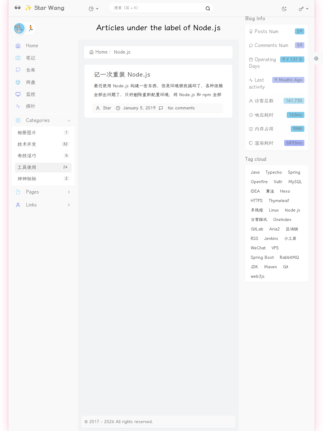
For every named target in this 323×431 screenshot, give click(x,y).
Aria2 (274, 229)
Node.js (292, 210)
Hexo (285, 191)
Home (101, 52)
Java (255, 172)
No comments (180, 108)
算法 (270, 191)
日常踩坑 (259, 219)
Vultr (278, 181)
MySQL (295, 181)
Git (285, 267)
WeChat (258, 248)
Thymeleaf (279, 200)
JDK (254, 267)
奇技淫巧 (42, 156)
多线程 (257, 210)
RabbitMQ (289, 257)
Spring (294, 172)
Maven (270, 267)
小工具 (290, 238)
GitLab (257, 229)
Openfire (259, 181)
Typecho (274, 172)
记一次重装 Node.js (122, 74)
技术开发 (42, 144)
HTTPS (257, 200)
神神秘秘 (42, 179)
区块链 (292, 229)
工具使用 (42, 167)
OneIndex (282, 219)
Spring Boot (262, 257)
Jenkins (271, 238)
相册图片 (42, 133)
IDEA (255, 191)
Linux (274, 210)
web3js (258, 276)
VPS (275, 248)
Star (107, 108)
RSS (254, 238)
